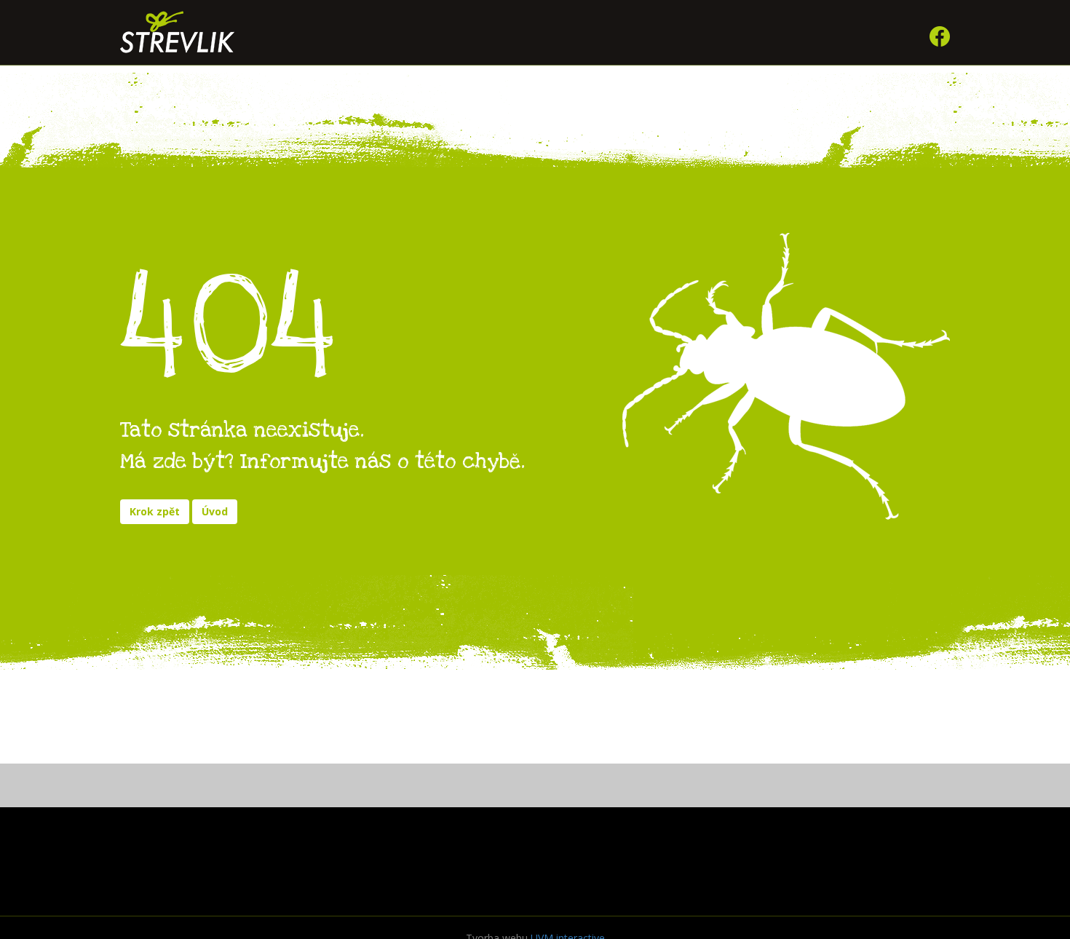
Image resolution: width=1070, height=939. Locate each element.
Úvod (215, 511)
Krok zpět (155, 511)
